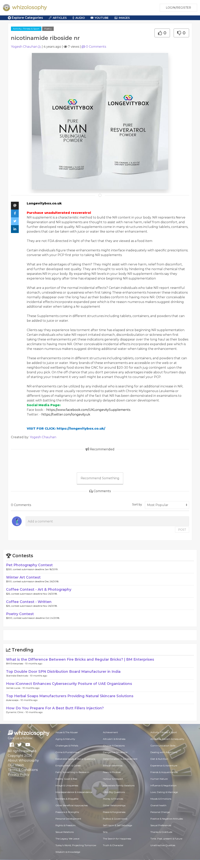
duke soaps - (13, 700)
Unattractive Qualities (162, 845)
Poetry (48, 28)
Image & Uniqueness (66, 785)
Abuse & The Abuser (66, 732)
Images (124, 18)
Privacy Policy (18, 774)
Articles (60, 18)
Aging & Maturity (65, 738)
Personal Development (68, 818)
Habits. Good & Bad (66, 778)
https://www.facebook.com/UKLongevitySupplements (88, 410)
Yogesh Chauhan (24, 46)
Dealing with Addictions (163, 752)
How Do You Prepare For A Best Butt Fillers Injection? (55, 708)
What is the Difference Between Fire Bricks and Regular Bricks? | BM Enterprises (80, 659)
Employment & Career (68, 765)
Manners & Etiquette (66, 798)
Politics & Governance (115, 818)
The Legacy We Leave (67, 838)
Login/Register (178, 7)
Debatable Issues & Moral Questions (75, 758)
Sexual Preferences (160, 825)
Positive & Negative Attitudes (166, 818)
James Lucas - (14, 687)
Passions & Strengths (67, 812)
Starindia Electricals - (18, 675)
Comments (96, 46)
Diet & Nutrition (159, 758)
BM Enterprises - (15, 663)
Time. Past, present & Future (166, 838)
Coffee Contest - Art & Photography (38, 589)
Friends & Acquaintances (164, 772)
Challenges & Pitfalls (66, 745)
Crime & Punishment (67, 752)
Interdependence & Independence (73, 792)
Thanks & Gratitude (161, 831)
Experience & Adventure (163, 765)
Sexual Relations (64, 831)
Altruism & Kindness (114, 738)
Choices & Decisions (114, 745)
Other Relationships (114, 805)
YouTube (102, 18)
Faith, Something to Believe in (72, 772)
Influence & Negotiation (163, 785)
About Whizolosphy (23, 760)
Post (182, 529)
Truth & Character (113, 845)
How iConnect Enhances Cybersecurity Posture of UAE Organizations (69, 684)
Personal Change (160, 812)
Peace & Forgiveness (114, 812)
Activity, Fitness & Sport (26, 28)
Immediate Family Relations (119, 785)
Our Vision (16, 765)
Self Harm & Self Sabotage (117, 825)
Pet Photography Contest (29, 565)
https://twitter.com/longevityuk (65, 414)
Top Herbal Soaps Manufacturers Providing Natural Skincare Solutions (69, 696)
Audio (80, 18)
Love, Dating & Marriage (164, 792)
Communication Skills (162, 745)
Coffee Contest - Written (29, 602)
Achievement (110, 732)
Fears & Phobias (112, 772)
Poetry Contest (20, 614)
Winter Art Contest (23, 577)
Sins (105, 831)
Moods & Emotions (160, 798)
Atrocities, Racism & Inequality (167, 738)
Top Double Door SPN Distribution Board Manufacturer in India (63, 671)
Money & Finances (113, 798)
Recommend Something (100, 478)
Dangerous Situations (115, 752)
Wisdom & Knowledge (67, 851)
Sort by (137, 504)
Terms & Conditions (23, 770)
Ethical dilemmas (112, 765)
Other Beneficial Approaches (71, 805)
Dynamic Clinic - (16, 712)
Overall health (158, 805)
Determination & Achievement (120, 758)
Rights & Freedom (65, 825)
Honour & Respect (113, 778)
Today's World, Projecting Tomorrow (75, 845)
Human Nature (159, 778)
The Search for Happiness (117, 838)
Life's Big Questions (114, 792)
